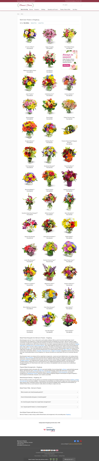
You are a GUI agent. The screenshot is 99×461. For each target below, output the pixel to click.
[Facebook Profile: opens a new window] (75, 441)
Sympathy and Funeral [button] (53, 9)
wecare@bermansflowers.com (23, 445)
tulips (65, 349)
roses (28, 348)
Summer (31, 9)
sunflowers (68, 349)
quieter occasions (25, 360)
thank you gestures (63, 372)
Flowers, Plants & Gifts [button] (65, 9)
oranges (35, 370)
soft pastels (38, 350)
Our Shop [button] (75, 9)
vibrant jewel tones (46, 350)
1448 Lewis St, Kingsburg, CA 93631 (25, 442)
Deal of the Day (24, 9)
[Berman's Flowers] (27, 5)
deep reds (41, 370)
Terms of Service (37, 455)
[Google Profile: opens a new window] (78, 441)
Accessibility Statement (53, 455)
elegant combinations (56, 350)
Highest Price (34, 23)
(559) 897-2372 (20, 443)
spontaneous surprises (33, 373)
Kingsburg (68, 414)
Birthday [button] (43, 9)
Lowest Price (41, 23)
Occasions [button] (36, 9)
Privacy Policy (44, 455)
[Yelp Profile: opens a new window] (81, 441)
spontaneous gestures (39, 345)
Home (18, 14)
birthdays (49, 372)
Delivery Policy (62, 455)
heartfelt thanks (30, 345)
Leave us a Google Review (75, 444)
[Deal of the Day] (69, 60)
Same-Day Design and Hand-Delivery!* (26, 1)
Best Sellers (26, 23)
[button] (95, 455)
